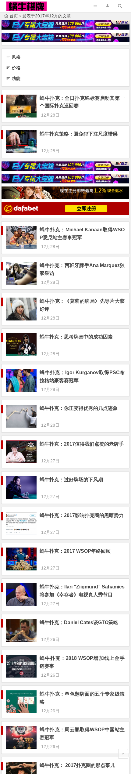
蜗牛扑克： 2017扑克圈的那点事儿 (77, 765)
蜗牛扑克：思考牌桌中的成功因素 (76, 336)
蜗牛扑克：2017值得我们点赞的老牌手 (82, 444)
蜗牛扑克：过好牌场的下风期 (71, 479)
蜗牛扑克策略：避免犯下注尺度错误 (79, 133)
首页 (13, 15)
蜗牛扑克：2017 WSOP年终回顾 (75, 551)
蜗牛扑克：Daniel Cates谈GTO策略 (79, 622)
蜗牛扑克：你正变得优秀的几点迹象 (79, 408)
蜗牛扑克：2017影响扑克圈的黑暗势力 (82, 515)
